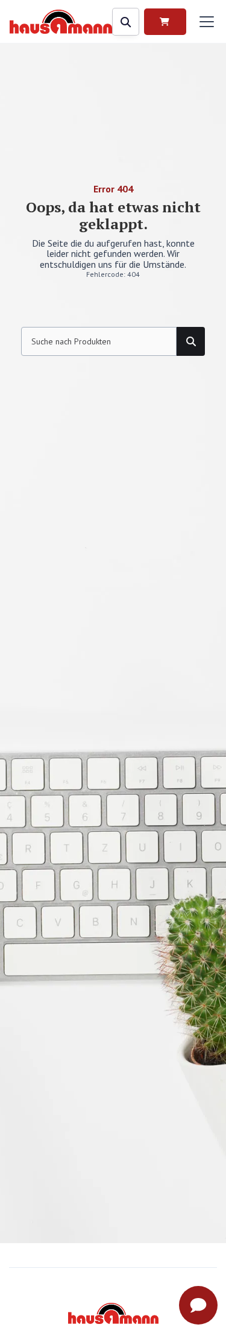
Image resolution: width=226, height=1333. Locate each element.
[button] (204, 21)
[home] (61, 22)
